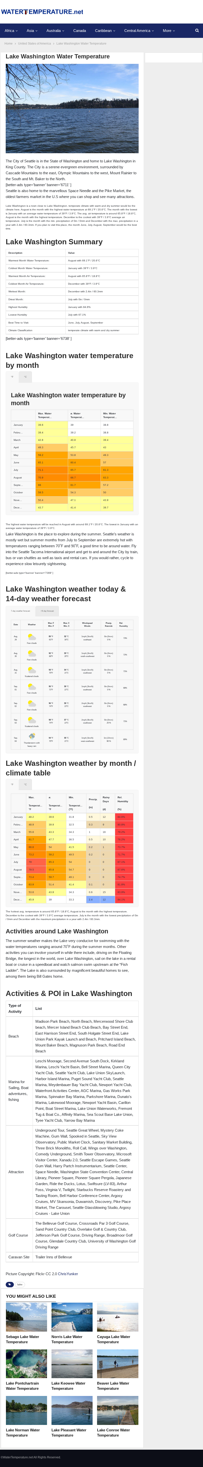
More (167, 30)
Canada (79, 30)
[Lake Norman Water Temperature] (26, 1410)
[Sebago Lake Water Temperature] (26, 1317)
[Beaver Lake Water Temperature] (117, 1363)
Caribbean (103, 30)
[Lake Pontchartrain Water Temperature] (26, 1363)
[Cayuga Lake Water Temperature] (117, 1317)
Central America (137, 30)
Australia (54, 30)
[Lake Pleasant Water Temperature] (72, 1410)
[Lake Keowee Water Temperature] (72, 1363)
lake (20, 1284)
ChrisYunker (68, 1274)
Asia (30, 30)
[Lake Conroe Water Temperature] (117, 1410)
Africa (9, 30)
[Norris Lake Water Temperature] (72, 1317)
